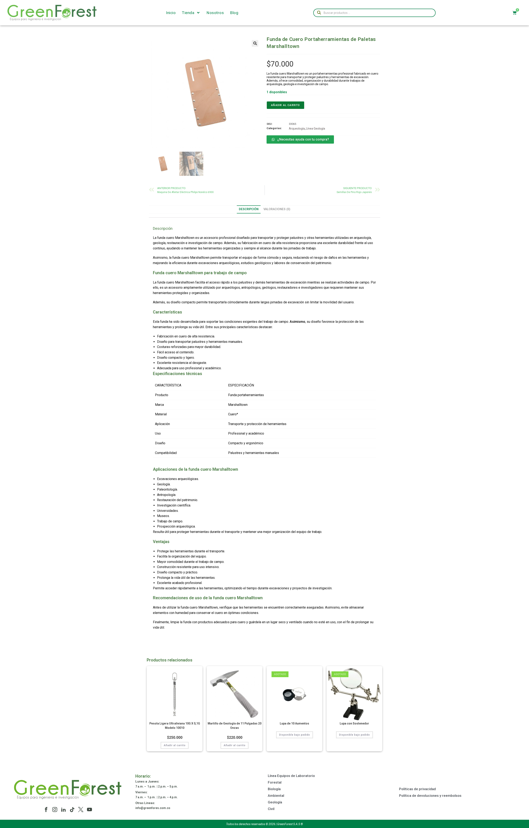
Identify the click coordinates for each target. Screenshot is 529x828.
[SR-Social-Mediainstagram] (54, 809)
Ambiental (276, 795)
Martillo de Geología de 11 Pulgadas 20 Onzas (234, 725)
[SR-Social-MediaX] (80, 809)
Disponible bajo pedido (294, 734)
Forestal (274, 782)
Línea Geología (315, 128)
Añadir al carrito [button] (175, 745)
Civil (271, 809)
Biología (274, 789)
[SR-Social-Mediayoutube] (89, 809)
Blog (234, 13)
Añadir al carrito (285, 105)
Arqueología (297, 128)
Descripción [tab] (249, 209)
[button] (255, 43)
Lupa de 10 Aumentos (294, 723)
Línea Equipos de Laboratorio (291, 776)
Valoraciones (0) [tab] (276, 209)
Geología (275, 802)
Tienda (188, 13)
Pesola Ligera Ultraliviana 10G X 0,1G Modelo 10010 (174, 725)
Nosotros (215, 13)
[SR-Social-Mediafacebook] (46, 809)
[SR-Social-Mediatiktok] (72, 809)
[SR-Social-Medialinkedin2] (63, 809)
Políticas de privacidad (417, 789)
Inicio (171, 13)
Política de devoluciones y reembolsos (430, 795)
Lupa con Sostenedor (354, 723)
